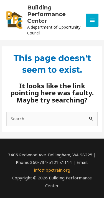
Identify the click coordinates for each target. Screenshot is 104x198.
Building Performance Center (46, 14)
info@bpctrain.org (52, 170)
